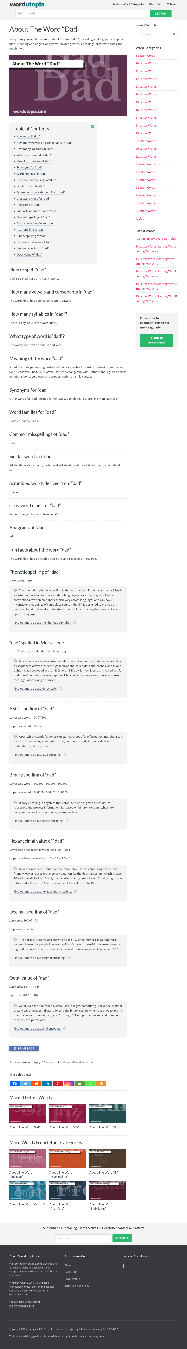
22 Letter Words (146, 156)
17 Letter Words (146, 118)
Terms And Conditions (77, 1285)
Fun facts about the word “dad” (37, 211)
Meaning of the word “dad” (34, 161)
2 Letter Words (145, 141)
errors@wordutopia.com (80, 1062)
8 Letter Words (145, 203)
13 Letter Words (146, 87)
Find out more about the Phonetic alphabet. (42, 622)
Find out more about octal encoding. (37, 1028)
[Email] (80, 1083)
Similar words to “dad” (31, 186)
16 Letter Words (146, 110)
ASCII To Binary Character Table (156, 239)
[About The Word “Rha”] (107, 1113)
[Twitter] (25, 1083)
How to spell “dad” (28, 136)
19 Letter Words (146, 133)
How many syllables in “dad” (35, 149)
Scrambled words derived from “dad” (41, 192)
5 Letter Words (145, 180)
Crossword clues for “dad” (33, 198)
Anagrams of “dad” (29, 205)
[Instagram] (69, 1083)
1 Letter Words (145, 56)
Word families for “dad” (32, 174)
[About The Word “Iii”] (107, 1158)
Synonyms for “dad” (29, 167)
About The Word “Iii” (103, 1172)
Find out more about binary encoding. (38, 821)
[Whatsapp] (90, 1083)
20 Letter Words (146, 149)
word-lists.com (56, 1336)
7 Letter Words (145, 195)
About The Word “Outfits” (27, 1204)
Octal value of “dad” (29, 254)
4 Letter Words (145, 172)
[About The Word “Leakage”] (27, 1158)
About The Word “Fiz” (64, 1127)
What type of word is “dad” (34, 155)
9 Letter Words (145, 211)
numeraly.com (96, 1336)
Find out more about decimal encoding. (39, 958)
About (68, 1265)
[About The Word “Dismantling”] (67, 1158)
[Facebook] (15, 1083)
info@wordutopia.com (21, 1305)
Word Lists (156, 4)
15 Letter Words (146, 102)
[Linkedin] (47, 1083)
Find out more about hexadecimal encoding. (43, 891)
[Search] (174, 34)
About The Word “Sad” (24, 1127)
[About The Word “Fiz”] (67, 1113)
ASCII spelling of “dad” (31, 230)
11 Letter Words (146, 71)
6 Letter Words (145, 187)
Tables (171, 4)
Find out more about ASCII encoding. (37, 755)
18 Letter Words (146, 125)
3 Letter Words (145, 164)
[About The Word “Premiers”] (67, 1190)
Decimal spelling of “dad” (33, 248)
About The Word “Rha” (105, 1127)
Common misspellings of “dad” (36, 180)
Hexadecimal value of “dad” (34, 242)
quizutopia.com (74, 1336)
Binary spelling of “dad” (32, 236)
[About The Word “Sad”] (27, 1113)
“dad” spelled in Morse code (35, 223)
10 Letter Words (146, 63)
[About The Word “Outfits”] (27, 1190)
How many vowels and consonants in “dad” (45, 143)
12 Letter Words (146, 79)
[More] (101, 1083)
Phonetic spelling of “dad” (33, 217)
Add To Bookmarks (156, 340)
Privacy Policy (72, 1278)
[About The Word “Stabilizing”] (107, 1190)
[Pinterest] (58, 1083)
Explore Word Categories (128, 4)
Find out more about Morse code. (35, 688)
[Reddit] (36, 1083)
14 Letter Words (146, 94)
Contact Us (71, 1272)
